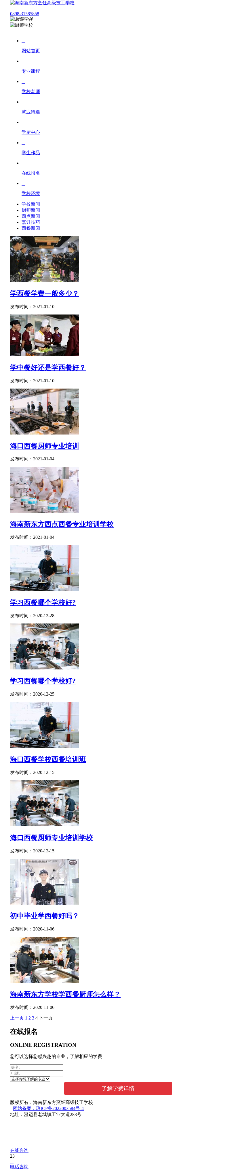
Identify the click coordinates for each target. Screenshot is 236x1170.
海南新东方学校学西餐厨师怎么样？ (65, 994)
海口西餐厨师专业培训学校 (51, 837)
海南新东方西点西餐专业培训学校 (62, 524)
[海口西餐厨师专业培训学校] (44, 824)
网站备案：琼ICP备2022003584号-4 (48, 1108)
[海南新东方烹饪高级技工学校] (42, 2)
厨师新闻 (31, 210)
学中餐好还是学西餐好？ (48, 367)
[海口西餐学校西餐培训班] (44, 746)
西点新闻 (31, 216)
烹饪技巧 (31, 222)
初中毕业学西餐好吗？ (44, 916)
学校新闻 (31, 204)
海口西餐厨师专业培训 (44, 446)
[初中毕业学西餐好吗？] (44, 903)
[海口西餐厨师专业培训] (44, 432)
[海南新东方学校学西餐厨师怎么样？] (44, 981)
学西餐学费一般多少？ (44, 293)
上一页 (17, 1017)
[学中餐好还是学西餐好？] (44, 354)
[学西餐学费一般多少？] (44, 280)
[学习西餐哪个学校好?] (44, 589)
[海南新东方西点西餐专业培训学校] (44, 511)
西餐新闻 (31, 228)
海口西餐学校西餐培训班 (48, 759)
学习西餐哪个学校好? (43, 602)
